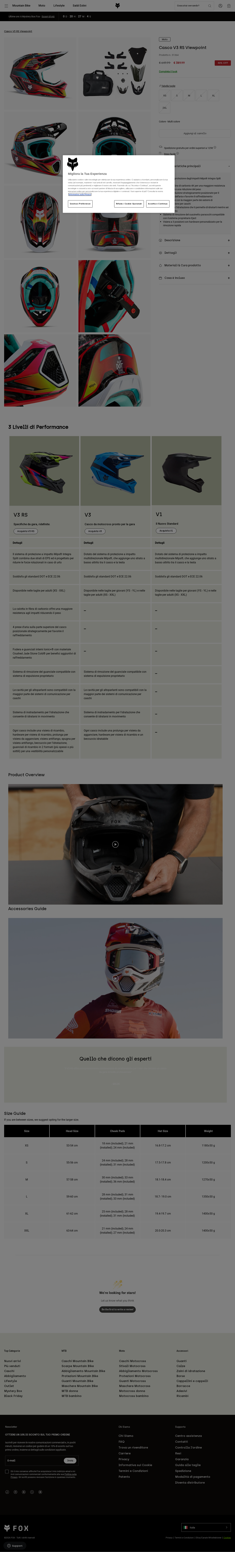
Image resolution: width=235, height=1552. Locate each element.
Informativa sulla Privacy (80, 194)
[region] (119, 184)
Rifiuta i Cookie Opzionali (129, 204)
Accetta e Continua (157, 204)
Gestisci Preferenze (80, 204)
